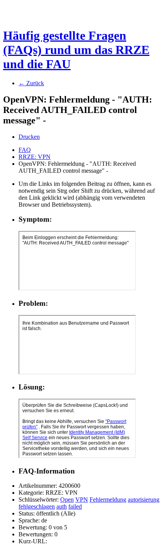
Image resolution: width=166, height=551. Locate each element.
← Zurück (31, 83)
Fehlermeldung (108, 499)
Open (67, 499)
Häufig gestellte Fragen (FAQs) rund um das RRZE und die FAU (76, 50)
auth (61, 506)
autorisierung (143, 499)
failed (75, 506)
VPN (81, 499)
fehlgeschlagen (37, 506)
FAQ (25, 150)
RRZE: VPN (35, 156)
